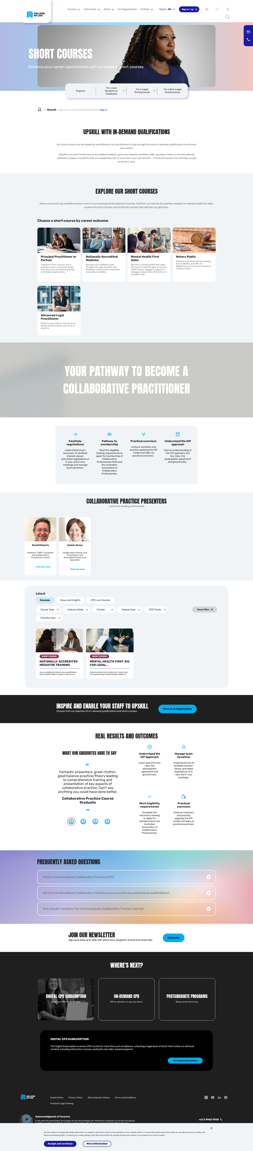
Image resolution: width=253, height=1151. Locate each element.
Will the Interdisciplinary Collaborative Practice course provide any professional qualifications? (106, 893)
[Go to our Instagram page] (206, 1098)
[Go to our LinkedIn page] (219, 1098)
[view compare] (206, 9)
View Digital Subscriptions (185, 1060)
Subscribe (174, 937)
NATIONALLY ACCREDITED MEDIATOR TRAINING (59, 663)
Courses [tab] (45, 600)
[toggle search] (227, 17)
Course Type (47, 609)
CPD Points (155, 609)
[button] (74, 9)
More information (97, 1143)
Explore (80, 90)
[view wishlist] (217, 9)
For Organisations (127, 9)
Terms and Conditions (125, 1097)
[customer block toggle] (123, 90)
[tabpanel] (126, 644)
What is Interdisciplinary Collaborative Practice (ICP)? (78, 877)
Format (101, 609)
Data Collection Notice (99, 1097)
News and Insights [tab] (70, 600)
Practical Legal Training (61, 1103)
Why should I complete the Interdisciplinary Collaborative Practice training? (93, 908)
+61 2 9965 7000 (209, 1119)
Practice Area (48, 617)
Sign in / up (188, 9)
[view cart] (228, 9)
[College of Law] (35, 14)
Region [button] (165, 9)
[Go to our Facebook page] (226, 1098)
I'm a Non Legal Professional (172, 91)
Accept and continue (60, 1143)
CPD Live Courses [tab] (100, 600)
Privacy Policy (75, 1097)
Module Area (128, 609)
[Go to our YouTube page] (213, 1098)
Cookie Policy (56, 1097)
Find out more (43, 567)
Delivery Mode (75, 609)
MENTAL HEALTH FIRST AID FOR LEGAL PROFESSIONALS (109, 663)
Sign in (103, 109)
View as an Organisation (177, 708)
